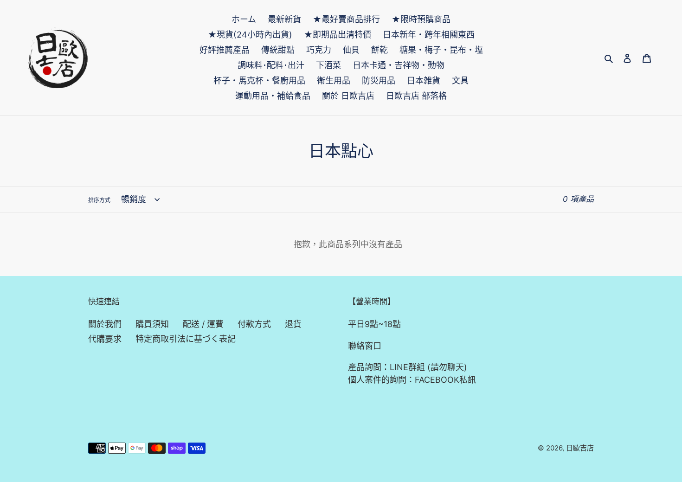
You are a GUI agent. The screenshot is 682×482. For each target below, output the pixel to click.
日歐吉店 (580, 447)
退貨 (293, 324)
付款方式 (254, 324)
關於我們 (105, 324)
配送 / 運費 (203, 324)
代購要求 (105, 339)
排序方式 (99, 200)
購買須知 (152, 324)
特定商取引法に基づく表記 (185, 339)
